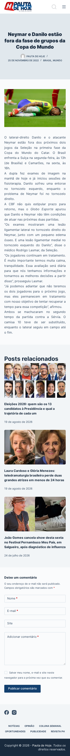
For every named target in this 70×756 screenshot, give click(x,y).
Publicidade (38, 731)
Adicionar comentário (23, 637)
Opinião (29, 725)
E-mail (12, 611)
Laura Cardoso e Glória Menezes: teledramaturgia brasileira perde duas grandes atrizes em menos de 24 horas (34, 475)
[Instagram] (14, 712)
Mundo (57, 60)
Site (10, 623)
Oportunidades (15, 731)
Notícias (14, 725)
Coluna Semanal (50, 725)
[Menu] (64, 7)
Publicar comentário (22, 688)
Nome (12, 598)
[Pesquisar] (54, 6)
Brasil (47, 60)
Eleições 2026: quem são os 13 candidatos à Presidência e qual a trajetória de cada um (29, 408)
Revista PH (58, 731)
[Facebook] (6, 712)
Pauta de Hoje (42, 745)
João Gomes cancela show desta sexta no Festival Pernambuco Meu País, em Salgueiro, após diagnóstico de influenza (35, 542)
